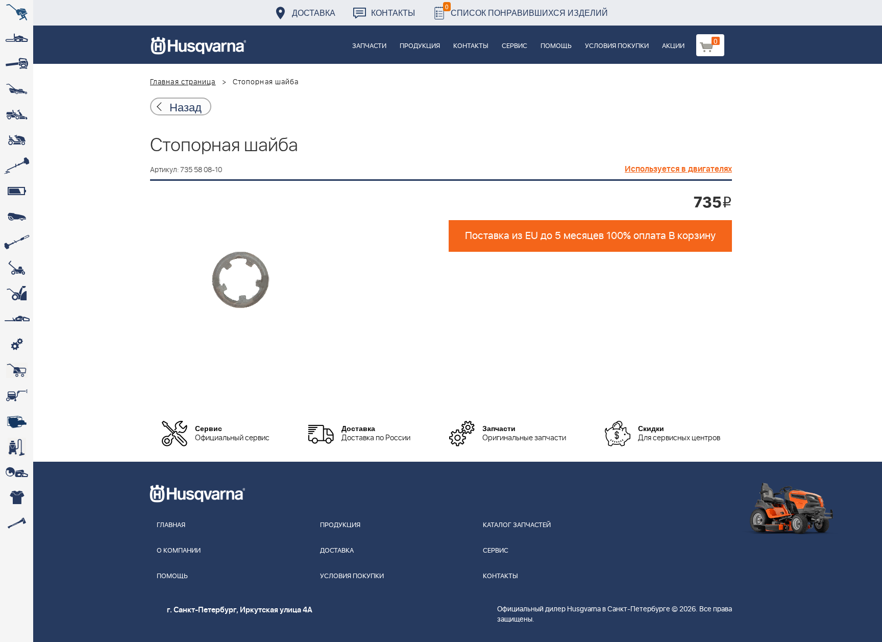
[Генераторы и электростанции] (16, 370)
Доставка (313, 12)
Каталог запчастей (517, 525)
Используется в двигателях (678, 169)
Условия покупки (617, 46)
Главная (171, 525)
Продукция (420, 46)
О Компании (179, 551)
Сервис (514, 46)
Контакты (393, 12)
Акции (673, 46)
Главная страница (183, 82)
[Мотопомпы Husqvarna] (16, 421)
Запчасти (369, 46)
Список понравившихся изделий (526, 10)
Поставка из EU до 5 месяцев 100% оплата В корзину (590, 236)
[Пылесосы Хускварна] (16, 447)
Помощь (556, 46)
